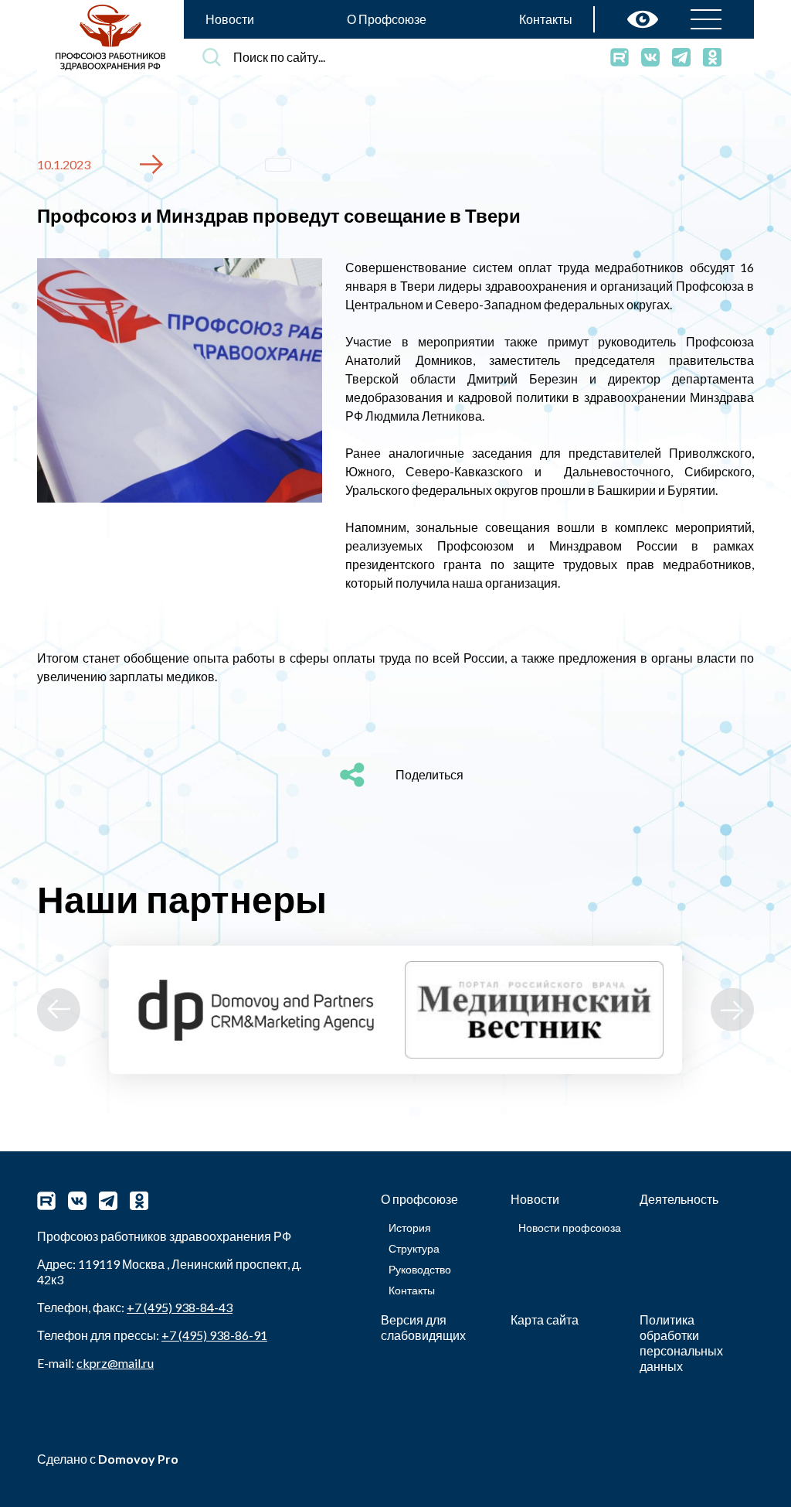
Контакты (545, 19)
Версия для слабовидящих (423, 1327)
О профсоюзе (419, 1199)
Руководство (420, 1269)
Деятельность (679, 1199)
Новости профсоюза (569, 1227)
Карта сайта (545, 1319)
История (410, 1227)
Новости (229, 19)
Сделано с (107, 1458)
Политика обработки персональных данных (681, 1342)
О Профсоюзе (386, 19)
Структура (414, 1248)
